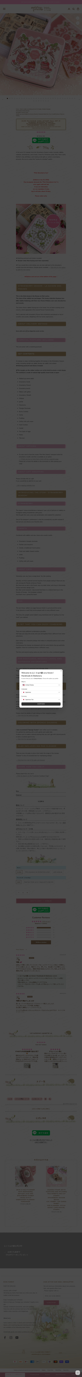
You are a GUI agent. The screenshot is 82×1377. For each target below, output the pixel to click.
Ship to (23, 682)
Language (24, 689)
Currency (24, 696)
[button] (41, 685)
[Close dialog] (61, 671)
